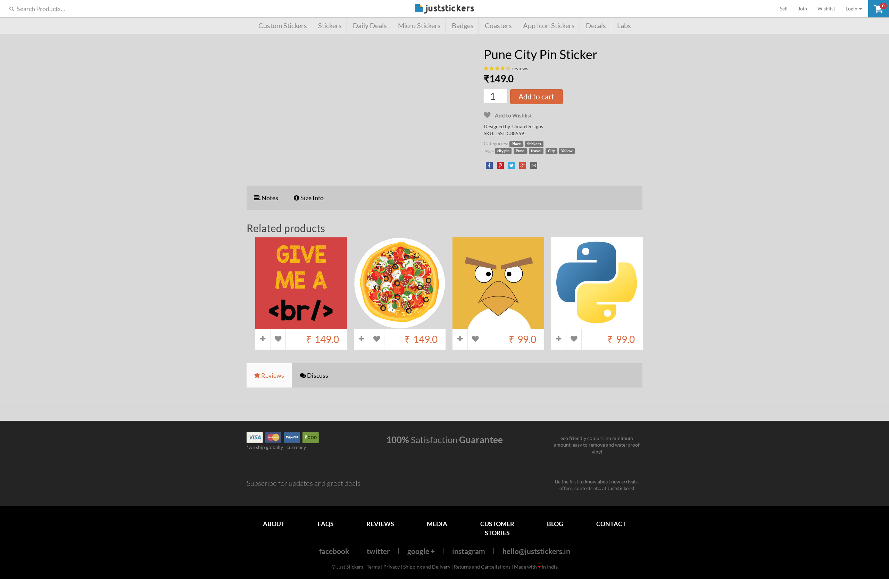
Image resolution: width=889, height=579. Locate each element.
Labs (624, 26)
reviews (520, 68)
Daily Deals (370, 26)
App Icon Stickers (549, 26)
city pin (503, 151)
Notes (269, 198)
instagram (468, 551)
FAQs (326, 524)
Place (516, 144)
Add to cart (536, 96)
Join (802, 8)
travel (536, 151)
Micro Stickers (419, 26)
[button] (878, 8)
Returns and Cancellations (482, 567)
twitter (378, 551)
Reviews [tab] (272, 375)
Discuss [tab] (317, 375)
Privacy (391, 567)
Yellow (567, 151)
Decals (596, 26)
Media (437, 524)
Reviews (380, 524)
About (274, 524)
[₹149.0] (301, 325)
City (551, 151)
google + (421, 551)
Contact (611, 524)
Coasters (498, 26)
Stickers (330, 26)
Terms (373, 567)
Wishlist (826, 8)
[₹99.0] (498, 325)
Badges (463, 26)
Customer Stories (497, 528)
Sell (786, 8)
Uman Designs (527, 126)
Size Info (311, 198)
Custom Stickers (282, 26)
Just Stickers (444, 9)
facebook (334, 551)
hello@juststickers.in (536, 551)
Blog (555, 524)
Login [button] (852, 8)
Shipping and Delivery (426, 567)
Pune (520, 151)
